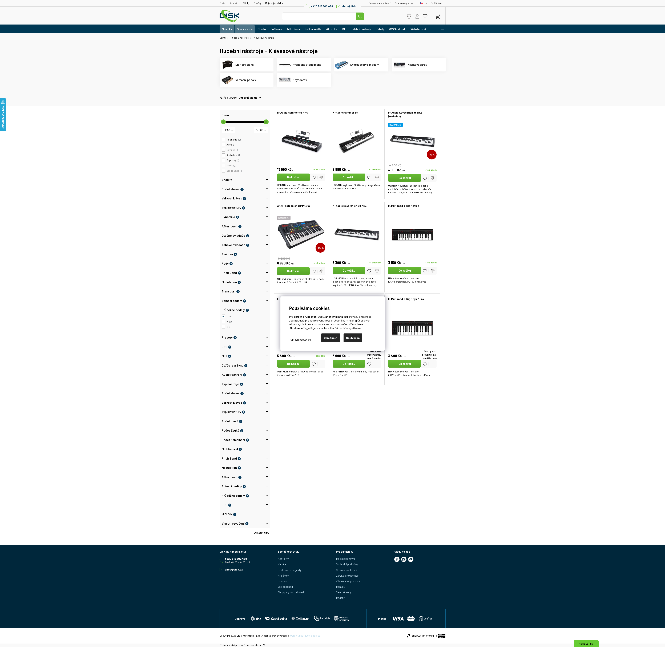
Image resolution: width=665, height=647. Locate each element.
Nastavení (300, 339)
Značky (257, 3)
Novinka (232, 149)
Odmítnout (330, 337)
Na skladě (233, 139)
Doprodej (232, 160)
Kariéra (282, 564)
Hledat (360, 16)
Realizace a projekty (289, 570)
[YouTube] (410, 559)
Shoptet (416, 635)
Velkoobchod (285, 586)
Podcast (283, 581)
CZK (422, 3)
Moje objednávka (274, 3)
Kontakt (234, 3)
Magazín (340, 597)
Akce (231, 144)
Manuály (340, 586)
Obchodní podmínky (347, 564)
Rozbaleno (233, 155)
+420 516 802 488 (322, 6)
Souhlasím (353, 337)
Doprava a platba (404, 3)
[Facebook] (397, 559)
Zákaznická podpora (348, 581)
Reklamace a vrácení (379, 3)
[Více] (440, 29)
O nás (222, 3)
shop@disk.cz (351, 6)
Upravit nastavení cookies (305, 635)
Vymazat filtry (261, 532)
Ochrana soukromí (346, 570)
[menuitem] (227, 29)
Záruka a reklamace (347, 575)
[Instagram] (403, 559)
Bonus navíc (234, 170)
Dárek (231, 165)
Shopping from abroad (291, 592)
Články (246, 3)
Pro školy (283, 575)
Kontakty (283, 558)
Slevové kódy (343, 592)
